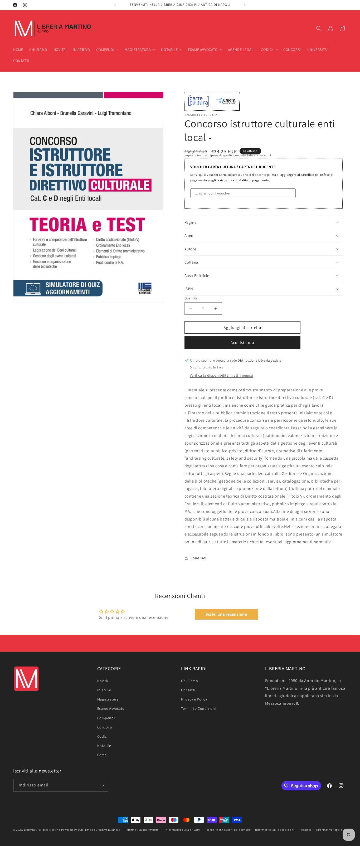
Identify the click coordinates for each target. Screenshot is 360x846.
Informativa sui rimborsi (142, 830)
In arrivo (104, 690)
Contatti (188, 690)
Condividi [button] (198, 558)
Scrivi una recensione (226, 614)
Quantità (191, 298)
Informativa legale (329, 830)
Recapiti (305, 830)
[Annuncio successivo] (245, 5)
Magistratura (108, 699)
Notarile (104, 745)
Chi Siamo (189, 680)
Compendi (106, 718)
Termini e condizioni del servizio (227, 830)
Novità (102, 680)
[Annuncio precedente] (115, 5)
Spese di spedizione (224, 155)
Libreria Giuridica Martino (42, 830)
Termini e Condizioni (198, 708)
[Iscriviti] (102, 785)
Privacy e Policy (194, 699)
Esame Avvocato (111, 708)
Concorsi (104, 727)
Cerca (102, 754)
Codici (102, 736)
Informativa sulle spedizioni (274, 830)
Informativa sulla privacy (182, 830)
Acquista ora (242, 342)
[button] (107, 49)
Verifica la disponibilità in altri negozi (221, 375)
